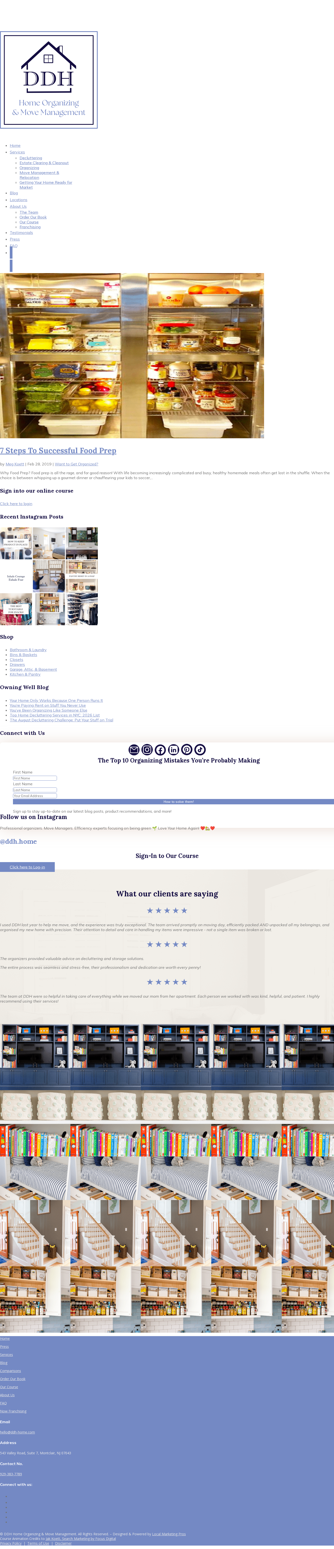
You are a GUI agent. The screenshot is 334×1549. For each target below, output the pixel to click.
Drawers (17, 664)
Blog (3, 1362)
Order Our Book (33, 217)
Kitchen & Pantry (25, 674)
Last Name (23, 783)
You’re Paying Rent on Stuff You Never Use (48, 705)
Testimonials (21, 232)
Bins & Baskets (23, 654)
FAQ (14, 245)
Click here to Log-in (27, 867)
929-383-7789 (11, 1474)
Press (4, 1346)
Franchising (30, 226)
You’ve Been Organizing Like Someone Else (48, 710)
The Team (29, 212)
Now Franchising (13, 1411)
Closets (16, 659)
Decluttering (31, 157)
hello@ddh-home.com (17, 1432)
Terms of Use (38, 1543)
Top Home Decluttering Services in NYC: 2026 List (55, 715)
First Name (23, 772)
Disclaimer (63, 1543)
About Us (18, 206)
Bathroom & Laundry (28, 649)
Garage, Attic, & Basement (33, 669)
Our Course (29, 222)
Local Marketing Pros (169, 1534)
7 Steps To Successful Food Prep (58, 450)
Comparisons (10, 1370)
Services (17, 152)
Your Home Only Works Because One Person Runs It (56, 700)
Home (5, 1338)
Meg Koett (15, 464)
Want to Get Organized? (76, 464)
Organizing (29, 167)
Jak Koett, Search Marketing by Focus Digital (81, 1538)
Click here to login (16, 503)
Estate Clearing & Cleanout (44, 162)
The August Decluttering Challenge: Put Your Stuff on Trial (61, 719)
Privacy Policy (11, 1543)
